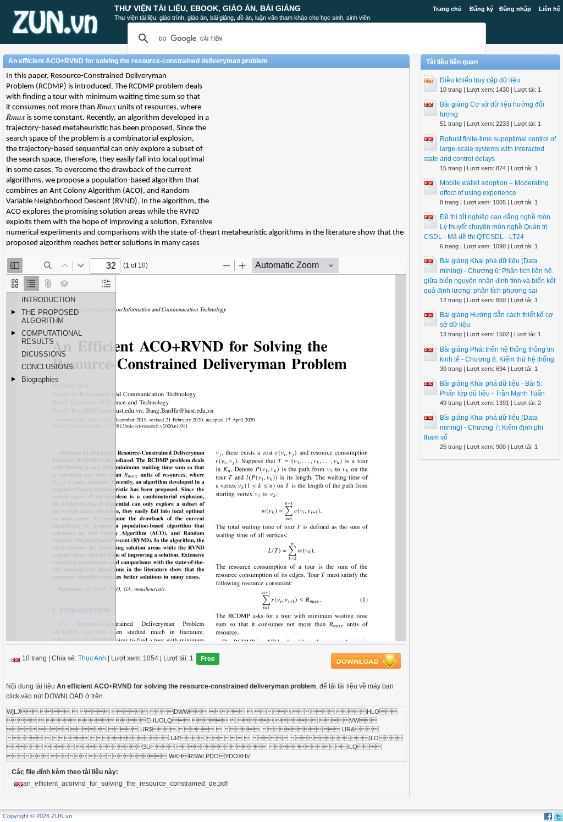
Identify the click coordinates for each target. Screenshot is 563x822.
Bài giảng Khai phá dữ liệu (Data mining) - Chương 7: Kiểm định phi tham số (483, 427)
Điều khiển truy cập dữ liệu (480, 80)
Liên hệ (549, 8)
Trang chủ (447, 8)
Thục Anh (92, 658)
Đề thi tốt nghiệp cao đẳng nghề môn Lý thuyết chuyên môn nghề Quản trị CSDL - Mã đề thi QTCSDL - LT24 (487, 227)
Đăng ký (481, 8)
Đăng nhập (515, 8)
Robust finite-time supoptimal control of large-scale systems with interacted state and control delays (490, 149)
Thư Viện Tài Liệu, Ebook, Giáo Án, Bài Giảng (207, 8)
